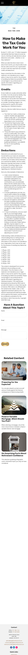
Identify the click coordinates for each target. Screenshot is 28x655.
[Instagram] (17, 647)
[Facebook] (11, 647)
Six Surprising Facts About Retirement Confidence (14, 454)
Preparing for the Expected (10, 383)
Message (3, 330)
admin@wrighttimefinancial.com (14, 640)
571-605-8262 (16, 632)
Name (3, 311)
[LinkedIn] (14, 647)
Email (2, 320)
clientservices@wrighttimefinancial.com (14, 644)
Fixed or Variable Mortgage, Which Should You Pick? (13, 419)
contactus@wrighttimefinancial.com (14, 642)
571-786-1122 (15, 630)
